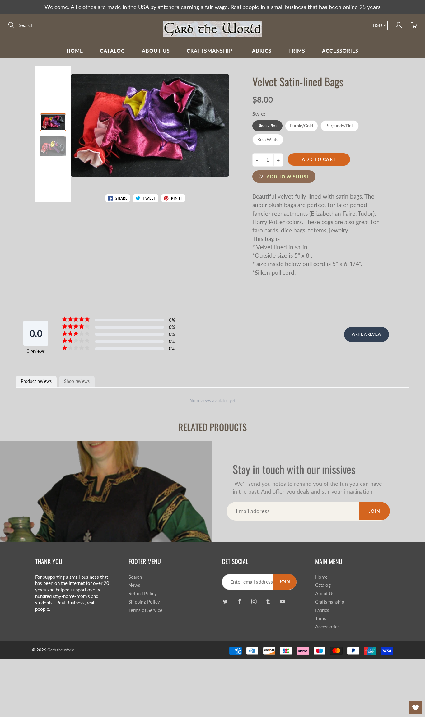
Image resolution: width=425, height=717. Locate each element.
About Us (156, 50)
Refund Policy (142, 593)
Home (75, 50)
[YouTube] (282, 601)
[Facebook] (239, 601)
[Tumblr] (268, 601)
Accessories (340, 50)
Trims (296, 50)
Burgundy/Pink (339, 125)
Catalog (112, 50)
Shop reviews (77, 381)
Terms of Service (145, 610)
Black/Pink (267, 125)
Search (135, 577)
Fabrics (260, 50)
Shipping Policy (144, 601)
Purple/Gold (301, 125)
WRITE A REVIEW (366, 334)
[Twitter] (225, 601)
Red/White (267, 139)
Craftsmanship (209, 50)
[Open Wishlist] (415, 707)
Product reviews (36, 381)
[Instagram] (253, 601)
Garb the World (60, 649)
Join (375, 511)
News (134, 585)
